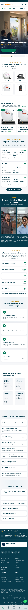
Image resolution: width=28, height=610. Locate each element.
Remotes (3, 569)
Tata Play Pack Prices (6, 562)
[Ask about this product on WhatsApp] (25, 601)
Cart (19, 608)
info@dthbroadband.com (17, 549)
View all (24, 106)
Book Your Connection (8, 50)
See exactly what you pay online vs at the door (14, 293)
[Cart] (25, 4)
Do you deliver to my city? (9, 513)
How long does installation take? (11, 508)
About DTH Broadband (6, 575)
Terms (5, 602)
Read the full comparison (14, 189)
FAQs (16, 565)
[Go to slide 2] (15, 52)
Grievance (17, 602)
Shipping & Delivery (19, 579)
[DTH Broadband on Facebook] (2, 552)
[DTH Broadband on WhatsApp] (19, 552)
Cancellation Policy (19, 581)
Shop (8, 608)
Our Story (3, 577)
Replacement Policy (19, 560)
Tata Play (3, 560)
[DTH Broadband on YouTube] (12, 552)
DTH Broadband (11, 543)
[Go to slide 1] (13, 52)
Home (3, 608)
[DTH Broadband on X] (9, 552)
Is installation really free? (9, 498)
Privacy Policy (18, 583)
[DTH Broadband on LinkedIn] (15, 552)
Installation (17, 562)
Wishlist (14, 608)
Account (25, 608)
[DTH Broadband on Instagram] (5, 552)
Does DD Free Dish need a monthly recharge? (14, 503)
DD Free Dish (4, 567)
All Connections (5, 558)
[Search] (22, 4)
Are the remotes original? (9, 518)
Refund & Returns (19, 577)
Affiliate (22, 602)
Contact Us (17, 567)
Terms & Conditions (19, 575)
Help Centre (4, 579)
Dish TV (3, 565)
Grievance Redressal (6, 581)
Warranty (17, 558)
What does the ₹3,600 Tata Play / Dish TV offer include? (14, 492)
